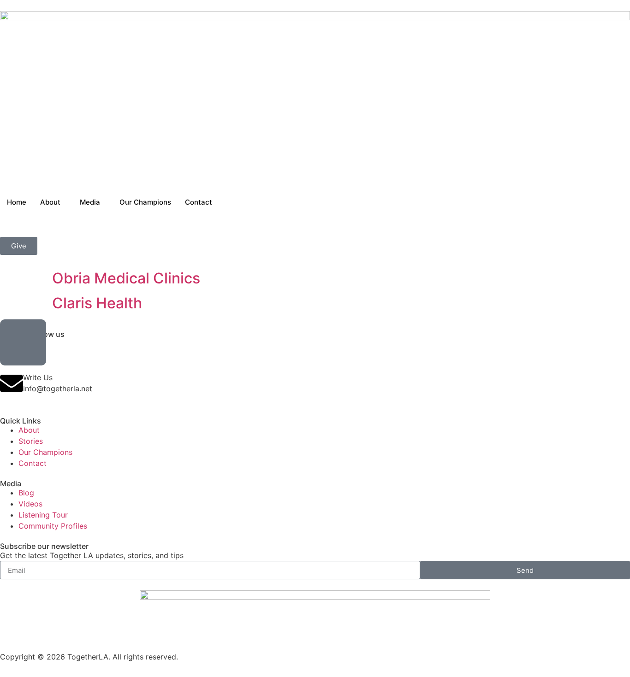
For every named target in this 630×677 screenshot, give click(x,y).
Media (90, 202)
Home (16, 202)
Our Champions (145, 202)
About (50, 202)
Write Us (38, 377)
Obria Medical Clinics (126, 278)
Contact (198, 202)
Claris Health (97, 303)
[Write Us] (11, 383)
